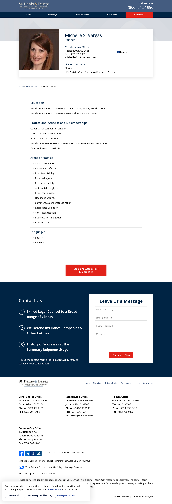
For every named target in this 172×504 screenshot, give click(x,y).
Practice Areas (82, 14)
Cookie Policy (55, 467)
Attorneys (52, 14)
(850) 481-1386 (35, 439)
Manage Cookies (73, 467)
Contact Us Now (121, 355)
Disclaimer (97, 383)
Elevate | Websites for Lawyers (133, 496)
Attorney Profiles (33, 86)
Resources (112, 14)
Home (28, 14)
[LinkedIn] (27, 453)
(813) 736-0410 (129, 408)
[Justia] (33, 453)
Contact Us (139, 14)
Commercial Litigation (130, 383)
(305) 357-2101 (81, 50)
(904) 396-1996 (82, 408)
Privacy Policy (111, 383)
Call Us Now (146, 3)
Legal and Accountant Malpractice (86, 270)
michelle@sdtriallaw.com (80, 57)
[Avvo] (39, 453)
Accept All (14, 495)
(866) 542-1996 (140, 7)
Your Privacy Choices (36, 467)
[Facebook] (21, 453)
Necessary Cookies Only (40, 495)
